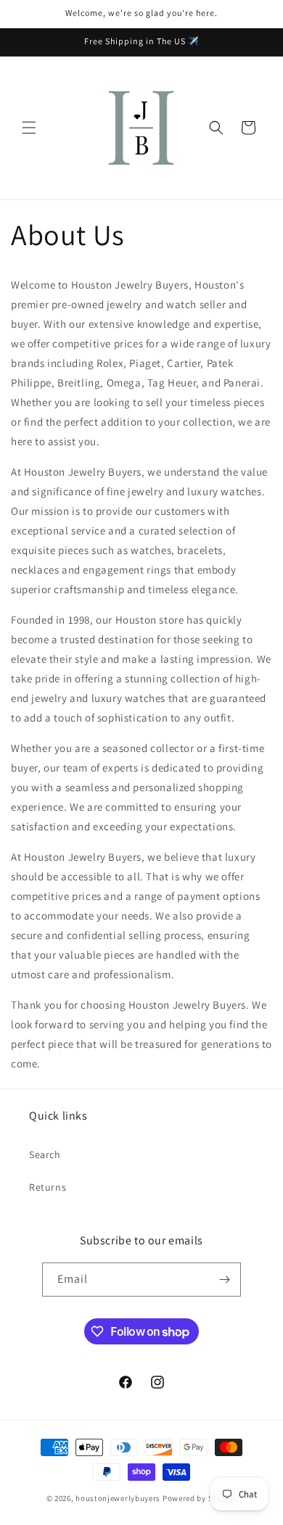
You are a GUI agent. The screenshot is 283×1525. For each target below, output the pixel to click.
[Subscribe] (224, 1279)
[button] (29, 128)
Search (45, 1154)
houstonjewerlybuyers (117, 1498)
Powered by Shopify (200, 1498)
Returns (47, 1187)
